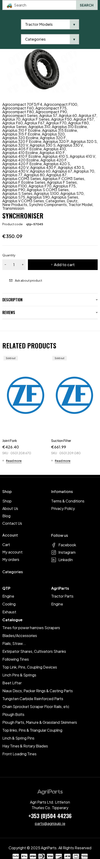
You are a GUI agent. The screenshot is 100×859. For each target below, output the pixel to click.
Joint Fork (9, 440)
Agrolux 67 (87, 115)
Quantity (8, 255)
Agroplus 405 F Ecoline (22, 149)
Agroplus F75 (64, 186)
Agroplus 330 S (43, 145)
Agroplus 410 (54, 149)
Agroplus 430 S (71, 167)
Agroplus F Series (62, 182)
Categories (55, 201)
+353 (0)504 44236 (50, 815)
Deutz (72, 201)
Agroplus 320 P (56, 141)
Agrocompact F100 (60, 104)
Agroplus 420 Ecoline (20, 160)
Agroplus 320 (53, 134)
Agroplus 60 (40, 171)
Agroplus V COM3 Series (23, 201)
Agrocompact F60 (18, 108)
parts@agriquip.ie (50, 823)
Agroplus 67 (62, 171)
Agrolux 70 (11, 119)
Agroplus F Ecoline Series (23, 182)
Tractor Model (80, 204)
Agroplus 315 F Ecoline (21, 134)
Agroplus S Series (17, 193)
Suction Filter (61, 440)
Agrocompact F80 (18, 112)
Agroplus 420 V (15, 167)
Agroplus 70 (84, 171)
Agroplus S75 (13, 197)
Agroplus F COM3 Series (63, 178)
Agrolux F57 (83, 119)
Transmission (13, 208)
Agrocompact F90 (51, 112)
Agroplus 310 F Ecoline (21, 130)
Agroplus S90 (38, 197)
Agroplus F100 (14, 186)
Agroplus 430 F (43, 167)
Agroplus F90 (13, 190)
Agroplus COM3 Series (21, 178)
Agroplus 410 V (82, 156)
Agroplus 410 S (55, 156)
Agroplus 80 (34, 175)
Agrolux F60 (12, 123)
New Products (14, 204)
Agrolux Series (14, 127)
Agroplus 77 (12, 175)
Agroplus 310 (39, 127)
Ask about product (28, 280)
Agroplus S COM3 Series (48, 190)
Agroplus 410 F (52, 152)
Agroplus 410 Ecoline (20, 152)
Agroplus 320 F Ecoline (21, 141)
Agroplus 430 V (15, 171)
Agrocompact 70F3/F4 (22, 104)
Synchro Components (48, 204)
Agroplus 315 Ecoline (59, 130)
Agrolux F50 (61, 119)
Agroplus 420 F (53, 160)
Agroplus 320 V (15, 145)
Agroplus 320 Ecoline (20, 138)
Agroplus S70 (71, 193)
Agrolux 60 (68, 115)
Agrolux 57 (48, 115)
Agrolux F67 (34, 123)
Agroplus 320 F (53, 138)
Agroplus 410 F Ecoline (21, 156)
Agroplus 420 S (56, 164)
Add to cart (64, 264)
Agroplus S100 (46, 193)
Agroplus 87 (56, 175)
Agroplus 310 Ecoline (69, 127)
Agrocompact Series (20, 115)
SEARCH (86, 5)
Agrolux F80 (78, 123)
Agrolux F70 (56, 123)
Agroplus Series (64, 197)
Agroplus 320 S (84, 141)
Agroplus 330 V (70, 145)
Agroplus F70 (40, 186)
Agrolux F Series (36, 119)
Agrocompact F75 (51, 108)
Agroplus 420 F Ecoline (22, 164)
